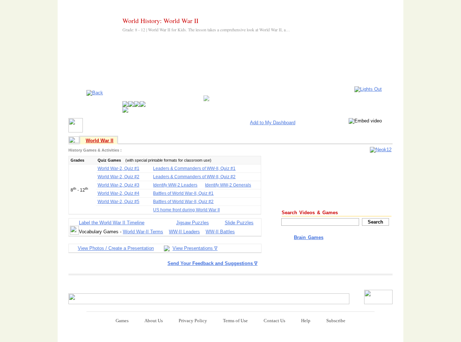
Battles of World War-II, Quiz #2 (183, 201)
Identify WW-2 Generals (228, 185)
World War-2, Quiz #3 (118, 185)
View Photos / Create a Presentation (116, 248)
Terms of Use (235, 320)
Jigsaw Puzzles (192, 222)
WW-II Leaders (184, 231)
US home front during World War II (186, 209)
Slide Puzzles (239, 222)
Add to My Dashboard (272, 122)
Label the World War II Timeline (111, 222)
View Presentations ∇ (195, 248)
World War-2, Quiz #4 (118, 193)
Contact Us (274, 320)
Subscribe (335, 320)
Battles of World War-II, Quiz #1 (183, 193)
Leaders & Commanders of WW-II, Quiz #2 (194, 176)
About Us (153, 320)
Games (122, 320)
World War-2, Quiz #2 (118, 176)
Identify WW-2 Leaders (175, 185)
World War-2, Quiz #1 (118, 168)
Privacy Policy (193, 320)
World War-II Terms (143, 231)
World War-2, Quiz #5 (118, 201)
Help (305, 320)
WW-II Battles (220, 231)
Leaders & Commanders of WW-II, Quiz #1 (194, 168)
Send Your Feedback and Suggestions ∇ (212, 263)
